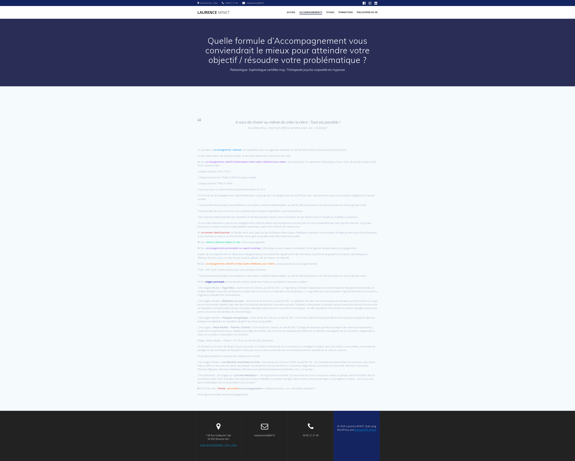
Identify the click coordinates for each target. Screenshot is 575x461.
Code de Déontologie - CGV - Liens (218, 445)
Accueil (291, 12)
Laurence (214, 12)
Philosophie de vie (367, 12)
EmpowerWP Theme (365, 429)
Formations (345, 12)
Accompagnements (310, 12)
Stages (330, 12)
